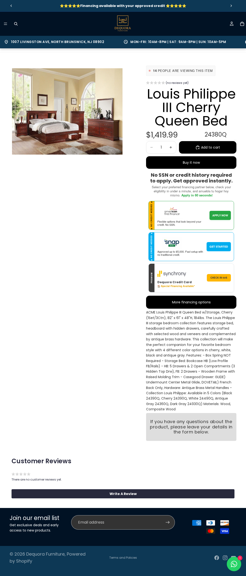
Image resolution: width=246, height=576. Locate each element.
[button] (167, 83)
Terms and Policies (123, 558)
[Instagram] (225, 558)
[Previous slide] (11, 5)
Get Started (218, 246)
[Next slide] (231, 5)
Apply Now (220, 215)
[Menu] (5, 23)
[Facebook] (217, 558)
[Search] (16, 24)
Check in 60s (218, 277)
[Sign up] (168, 522)
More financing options (191, 302)
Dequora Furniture (45, 554)
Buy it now (191, 162)
